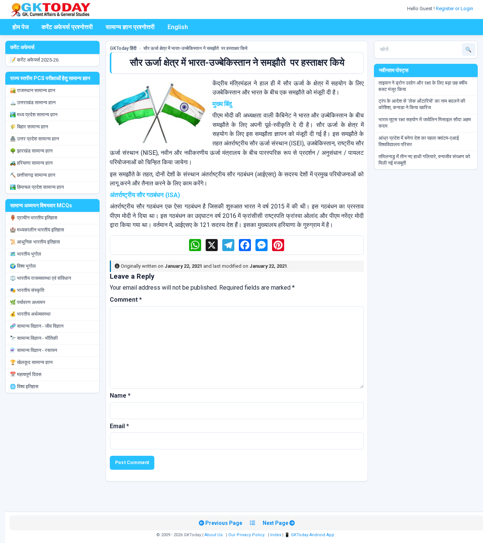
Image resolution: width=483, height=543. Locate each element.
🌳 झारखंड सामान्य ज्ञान (31, 151)
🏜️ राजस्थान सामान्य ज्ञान (32, 90)
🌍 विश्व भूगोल (23, 266)
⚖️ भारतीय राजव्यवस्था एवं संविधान (40, 278)
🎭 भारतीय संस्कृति (27, 290)
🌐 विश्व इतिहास (24, 386)
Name (120, 395)
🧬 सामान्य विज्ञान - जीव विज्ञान (36, 326)
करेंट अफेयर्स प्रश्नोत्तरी (67, 27)
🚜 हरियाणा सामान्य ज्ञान (31, 163)
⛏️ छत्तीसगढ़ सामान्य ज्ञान (32, 175)
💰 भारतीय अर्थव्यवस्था (30, 314)
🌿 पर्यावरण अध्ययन (27, 302)
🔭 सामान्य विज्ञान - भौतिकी (34, 338)
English (178, 27)
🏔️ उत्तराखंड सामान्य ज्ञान (32, 102)
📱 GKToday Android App (310, 534)
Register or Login (455, 8)
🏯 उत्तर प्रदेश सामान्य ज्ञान (34, 139)
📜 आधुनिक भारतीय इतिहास (35, 242)
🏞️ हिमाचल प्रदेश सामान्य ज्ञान (37, 187)
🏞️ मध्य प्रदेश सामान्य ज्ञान (33, 114)
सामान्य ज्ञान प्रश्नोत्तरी (130, 27)
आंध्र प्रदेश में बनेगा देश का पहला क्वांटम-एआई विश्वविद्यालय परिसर (418, 141)
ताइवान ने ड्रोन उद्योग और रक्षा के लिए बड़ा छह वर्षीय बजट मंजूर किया (422, 86)
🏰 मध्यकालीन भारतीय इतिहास (37, 230)
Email (119, 426)
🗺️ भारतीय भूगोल (25, 254)
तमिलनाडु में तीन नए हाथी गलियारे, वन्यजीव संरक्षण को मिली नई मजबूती (424, 160)
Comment (126, 299)
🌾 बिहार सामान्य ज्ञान (29, 127)
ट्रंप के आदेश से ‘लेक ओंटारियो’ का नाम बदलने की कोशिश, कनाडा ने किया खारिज (421, 104)
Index (275, 534)
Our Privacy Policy (246, 534)
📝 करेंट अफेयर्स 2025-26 (34, 60)
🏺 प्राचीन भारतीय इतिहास (33, 218)
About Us (214, 534)
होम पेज (20, 27)
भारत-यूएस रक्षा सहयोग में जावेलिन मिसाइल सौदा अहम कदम (424, 123)
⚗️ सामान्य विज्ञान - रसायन (33, 350)
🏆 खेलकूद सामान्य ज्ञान (31, 362)
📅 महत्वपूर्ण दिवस (26, 374)
